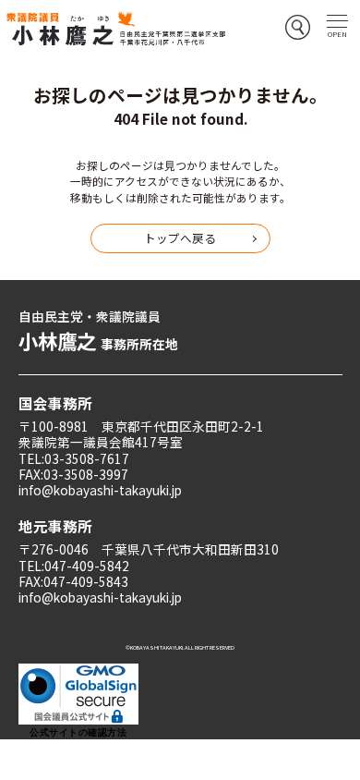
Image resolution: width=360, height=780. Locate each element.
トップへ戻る (180, 238)
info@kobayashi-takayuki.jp (100, 490)
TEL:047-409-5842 (73, 565)
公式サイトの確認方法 (78, 732)
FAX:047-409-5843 (73, 581)
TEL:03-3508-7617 (73, 458)
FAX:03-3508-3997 (73, 474)
